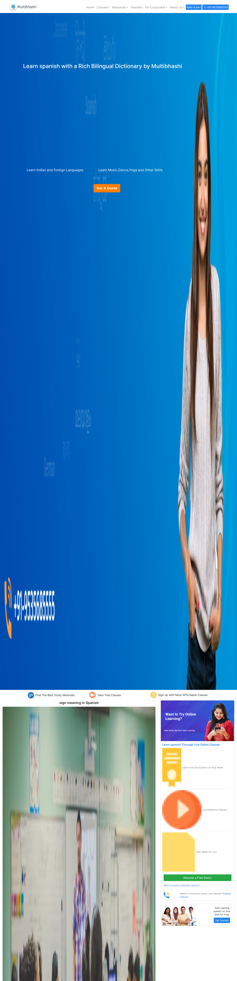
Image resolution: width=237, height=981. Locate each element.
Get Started (221, 920)
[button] (103, 7)
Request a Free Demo (197, 877)
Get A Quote (107, 188)
